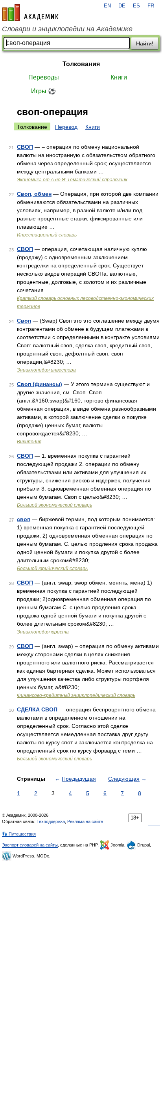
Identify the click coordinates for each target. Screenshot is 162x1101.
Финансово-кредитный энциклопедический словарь (76, 695)
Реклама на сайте (85, 821)
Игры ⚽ (43, 91)
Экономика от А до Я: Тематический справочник (72, 179)
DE (121, 6)
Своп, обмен (34, 194)
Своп (24, 321)
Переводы (43, 77)
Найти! (144, 43)
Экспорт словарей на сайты (30, 845)
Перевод (66, 127)
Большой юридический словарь (52, 568)
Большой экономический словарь (54, 505)
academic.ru (30, 12)
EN (107, 6)
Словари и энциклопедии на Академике (67, 29)
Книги (118, 77)
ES (136, 6)
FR (150, 6)
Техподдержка (51, 821)
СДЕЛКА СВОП (37, 709)
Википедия (29, 441)
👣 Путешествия (19, 834)
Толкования (81, 64)
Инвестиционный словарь (47, 235)
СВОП (25, 147)
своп (23, 519)
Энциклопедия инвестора (46, 370)
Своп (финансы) (39, 384)
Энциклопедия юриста (43, 632)
